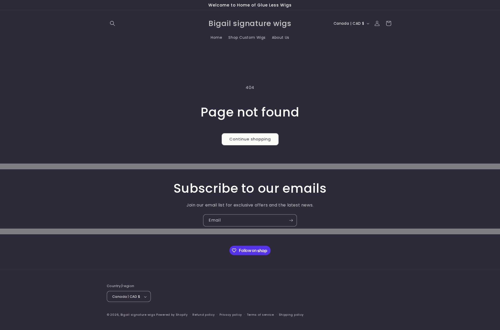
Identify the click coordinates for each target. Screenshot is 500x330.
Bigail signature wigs (138, 315)
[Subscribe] (291, 220)
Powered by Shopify (172, 315)
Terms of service (260, 315)
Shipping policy (291, 315)
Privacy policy (231, 315)
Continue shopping (250, 139)
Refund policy (203, 315)
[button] (112, 23)
